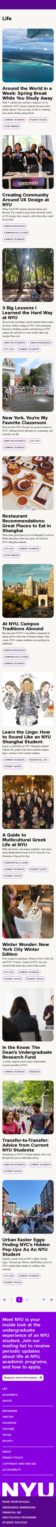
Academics (10, 1395)
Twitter (7, 1417)
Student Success (14, 1522)
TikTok (6, 1435)
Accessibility (11, 1469)
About (6, 1451)
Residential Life (38, 760)
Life (4, 1388)
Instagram (9, 1411)
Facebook (9, 1423)
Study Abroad (11, 126)
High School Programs (19, 1517)
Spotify (7, 1441)
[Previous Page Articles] (4, 1300)
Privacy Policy (12, 1457)
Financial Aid (11, 1512)
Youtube (8, 1429)
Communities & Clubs (16, 233)
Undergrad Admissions (18, 1507)
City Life (9, 349)
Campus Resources (14, 226)
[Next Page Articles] (51, 1300)
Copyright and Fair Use (19, 1463)
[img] (28, 55)
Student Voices (38, 120)
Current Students (14, 120)
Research (34, 1072)
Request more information (20, 1377)
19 (43, 1299)
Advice (7, 1400)
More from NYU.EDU (16, 1502)
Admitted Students (14, 342)
